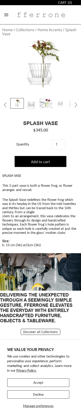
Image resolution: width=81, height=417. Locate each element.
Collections (25, 29)
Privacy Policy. (26, 370)
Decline (38, 394)
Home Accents (50, 29)
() (65, 2)
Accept (38, 382)
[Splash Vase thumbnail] (17, 103)
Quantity (22, 144)
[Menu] (6, 15)
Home (7, 29)
